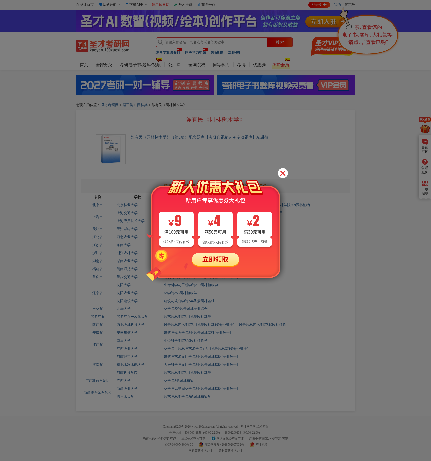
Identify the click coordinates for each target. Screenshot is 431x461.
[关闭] (283, 173)
